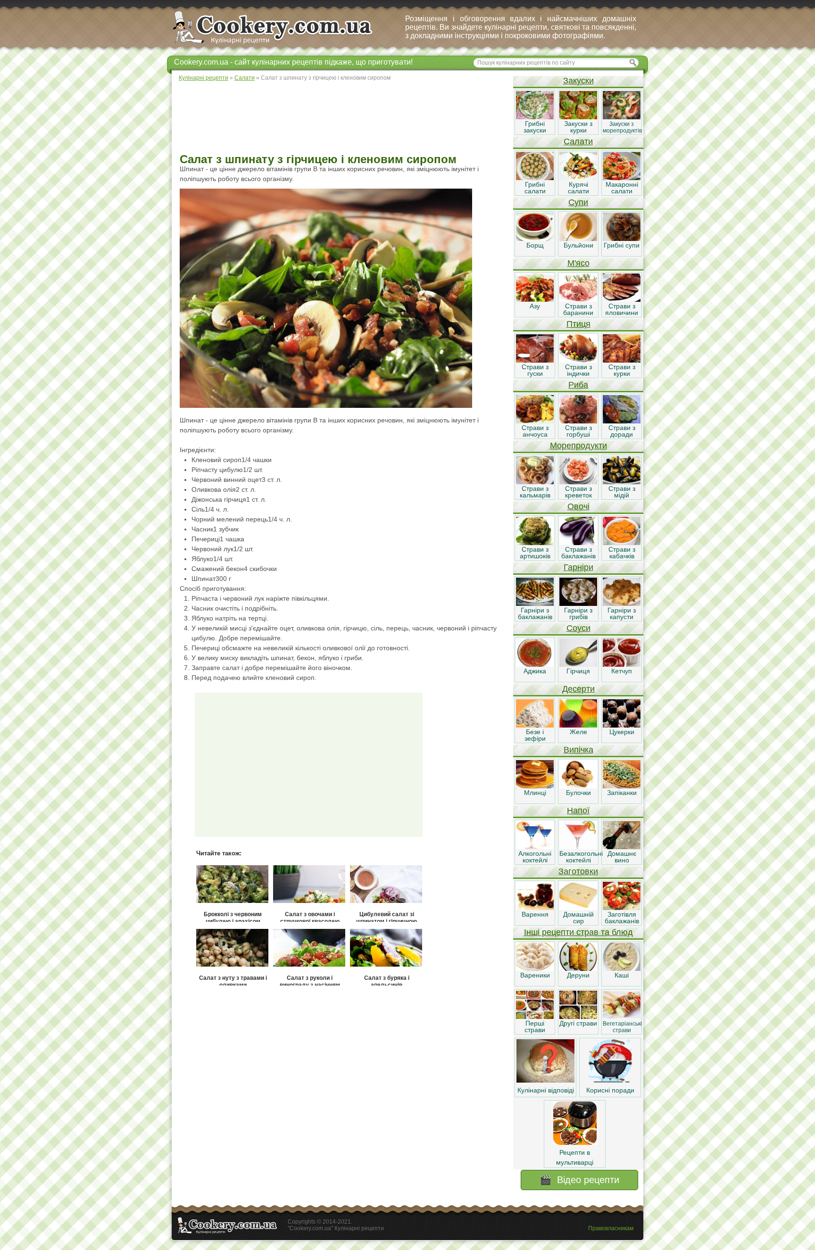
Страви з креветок (578, 492)
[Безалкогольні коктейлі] (578, 847)
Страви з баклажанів (578, 553)
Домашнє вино (621, 857)
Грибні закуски (535, 127)
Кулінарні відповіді (545, 1090)
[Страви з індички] (578, 360)
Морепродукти (578, 445)
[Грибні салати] (535, 178)
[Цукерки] (621, 725)
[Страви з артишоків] (535, 542)
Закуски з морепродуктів (622, 127)
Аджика (535, 671)
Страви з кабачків (621, 553)
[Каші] (621, 968)
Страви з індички (578, 370)
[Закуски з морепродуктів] (621, 117)
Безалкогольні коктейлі (581, 857)
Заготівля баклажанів (622, 918)
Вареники (535, 975)
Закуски (578, 80)
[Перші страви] (535, 1016)
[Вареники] (535, 968)
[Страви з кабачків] (621, 542)
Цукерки (621, 732)
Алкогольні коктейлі (534, 857)
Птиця (578, 324)
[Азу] (535, 299)
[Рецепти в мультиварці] (575, 1142)
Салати (578, 141)
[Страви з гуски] (535, 360)
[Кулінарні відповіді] (545, 1080)
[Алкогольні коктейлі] (535, 847)
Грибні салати (535, 188)
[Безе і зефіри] (535, 725)
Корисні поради (610, 1090)
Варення (535, 914)
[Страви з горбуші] (578, 421)
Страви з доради (621, 431)
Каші (622, 975)
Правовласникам (610, 1228)
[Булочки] (578, 786)
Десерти (578, 689)
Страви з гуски (535, 370)
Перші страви (534, 1026)
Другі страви (578, 1023)
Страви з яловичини (621, 309)
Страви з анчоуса (535, 431)
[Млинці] (535, 786)
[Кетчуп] (621, 664)
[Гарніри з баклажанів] (535, 603)
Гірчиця (578, 671)
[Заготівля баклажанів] (621, 907)
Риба (578, 384)
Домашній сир (578, 918)
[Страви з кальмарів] (535, 482)
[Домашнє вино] (621, 847)
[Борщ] (535, 238)
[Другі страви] (578, 1016)
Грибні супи (622, 245)
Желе (578, 732)
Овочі (578, 506)
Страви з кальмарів (535, 492)
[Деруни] (578, 968)
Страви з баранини (578, 309)
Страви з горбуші (578, 431)
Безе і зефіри (535, 735)
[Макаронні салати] (621, 178)
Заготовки (578, 871)
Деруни (578, 975)
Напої (578, 810)
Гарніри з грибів (578, 613)
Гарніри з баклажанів (535, 613)
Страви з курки (621, 370)
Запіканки (622, 792)
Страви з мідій (621, 492)
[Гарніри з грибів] (578, 603)
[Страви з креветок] (578, 482)
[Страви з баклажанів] (578, 542)
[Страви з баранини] (578, 299)
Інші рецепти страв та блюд (578, 932)
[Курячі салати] (578, 178)
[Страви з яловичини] (621, 299)
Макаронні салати (622, 188)
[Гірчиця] (578, 664)
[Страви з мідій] (621, 482)
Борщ (535, 245)
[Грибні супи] (621, 238)
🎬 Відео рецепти (579, 1180)
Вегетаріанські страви (622, 1027)
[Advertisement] (342, 118)
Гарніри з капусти (621, 613)
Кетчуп (621, 671)
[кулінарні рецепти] (280, 44)
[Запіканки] (621, 786)
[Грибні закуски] (535, 117)
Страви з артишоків (535, 553)
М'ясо (578, 263)
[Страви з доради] (621, 421)
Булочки (578, 792)
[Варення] (535, 907)
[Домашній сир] (578, 907)
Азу (535, 306)
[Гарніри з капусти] (621, 603)
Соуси (578, 628)
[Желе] (578, 725)
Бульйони (578, 245)
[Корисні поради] (610, 1080)
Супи (578, 202)
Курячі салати (578, 188)
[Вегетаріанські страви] (621, 1016)
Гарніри (578, 567)
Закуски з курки (578, 127)
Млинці (535, 792)
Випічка (578, 749)
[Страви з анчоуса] (535, 421)
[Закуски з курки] (578, 117)
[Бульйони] (578, 238)
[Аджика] (535, 664)
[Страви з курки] (621, 360)
